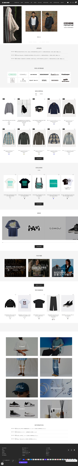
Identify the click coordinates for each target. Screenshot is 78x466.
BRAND (22, 2)
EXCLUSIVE (40, 2)
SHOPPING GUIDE (56, 2)
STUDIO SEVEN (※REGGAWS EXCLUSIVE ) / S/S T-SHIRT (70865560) (10, 195)
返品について (24, 449)
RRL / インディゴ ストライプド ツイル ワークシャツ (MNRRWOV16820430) (69, 151)
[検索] (70, 2)
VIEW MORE (39, 158)
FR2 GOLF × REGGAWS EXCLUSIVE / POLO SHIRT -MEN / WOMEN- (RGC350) (67, 195)
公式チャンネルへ (39, 285)
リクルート (47, 455)
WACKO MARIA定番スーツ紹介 (62, 268)
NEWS (51, 2)
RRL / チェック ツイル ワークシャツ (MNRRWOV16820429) (9, 151)
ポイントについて (48, 449)
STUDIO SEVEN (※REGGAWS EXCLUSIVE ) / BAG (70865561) (39, 195)
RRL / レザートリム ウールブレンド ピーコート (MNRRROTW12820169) (54, 121)
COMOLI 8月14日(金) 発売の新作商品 (55, 227)
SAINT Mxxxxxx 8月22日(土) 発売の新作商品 (12, 227)
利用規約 (23, 455)
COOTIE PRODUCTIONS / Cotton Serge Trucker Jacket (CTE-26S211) (10, 315)
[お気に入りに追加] (14, 99)
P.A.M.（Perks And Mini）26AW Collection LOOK (34, 227)
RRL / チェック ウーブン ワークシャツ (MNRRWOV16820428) (24, 151)
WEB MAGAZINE (45, 2)
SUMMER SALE (16, 2)
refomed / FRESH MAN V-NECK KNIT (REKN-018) (9, 121)
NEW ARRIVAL (27, 2)
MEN (31, 2)
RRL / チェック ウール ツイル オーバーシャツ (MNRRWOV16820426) (54, 151)
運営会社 (47, 453)
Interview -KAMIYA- (39, 268)
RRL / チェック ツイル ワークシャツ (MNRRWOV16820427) (39, 151)
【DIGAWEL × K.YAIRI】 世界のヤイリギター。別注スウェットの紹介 (15, 268)
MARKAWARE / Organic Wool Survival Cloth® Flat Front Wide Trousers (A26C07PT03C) (53, 316)
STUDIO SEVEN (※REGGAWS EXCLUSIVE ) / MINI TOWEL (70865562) (53, 195)
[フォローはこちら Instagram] (71, 450)
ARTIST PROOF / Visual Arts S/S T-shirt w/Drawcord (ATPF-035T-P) (39, 315)
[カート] (75, 2)
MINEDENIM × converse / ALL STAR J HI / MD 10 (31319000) (68, 315)
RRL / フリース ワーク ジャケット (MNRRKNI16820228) (69, 121)
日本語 (13, 461)
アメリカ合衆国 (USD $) (6, 461)
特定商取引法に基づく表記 (26, 452)
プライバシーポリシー (25, 453)
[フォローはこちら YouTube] (74, 450)
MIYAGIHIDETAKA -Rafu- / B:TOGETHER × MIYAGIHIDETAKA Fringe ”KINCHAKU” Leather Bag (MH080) (24, 121)
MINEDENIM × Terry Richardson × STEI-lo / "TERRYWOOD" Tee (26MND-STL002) (24, 315)
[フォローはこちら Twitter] (68, 450)
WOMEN (35, 2)
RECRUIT (62, 2)
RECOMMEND (4, 455)
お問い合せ (47, 452)
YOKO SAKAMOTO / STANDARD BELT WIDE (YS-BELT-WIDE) (38, 121)
